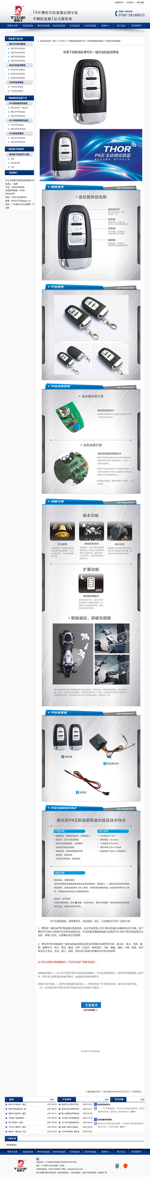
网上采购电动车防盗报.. (71, 1113)
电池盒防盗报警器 (18, 78)
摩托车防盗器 (43, 25)
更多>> (133, 1112)
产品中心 (62, 41)
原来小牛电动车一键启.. (17, 1104)
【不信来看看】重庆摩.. (71, 1132)
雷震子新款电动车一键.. (17, 1109)
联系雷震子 (137, 25)
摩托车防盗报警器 (17, 44)
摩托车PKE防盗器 (18, 112)
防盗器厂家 (102, 1173)
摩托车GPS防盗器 (18, 138)
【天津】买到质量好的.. (71, 1118)
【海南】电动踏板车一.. (17, 1118)
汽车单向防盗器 (17, 87)
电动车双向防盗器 (18, 74)
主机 (12, 167)
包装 (12, 159)
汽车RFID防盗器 (17, 125)
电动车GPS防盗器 (18, 142)
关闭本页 (136, 1092)
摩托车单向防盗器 (18, 48)
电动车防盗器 (59, 25)
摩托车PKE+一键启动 (19, 108)
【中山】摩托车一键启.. (17, 1127)
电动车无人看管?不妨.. (70, 1104)
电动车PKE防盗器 (18, 116)
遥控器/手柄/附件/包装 (19, 154)
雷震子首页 (12, 25)
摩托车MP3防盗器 (18, 61)
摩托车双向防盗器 (18, 53)
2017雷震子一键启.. (16, 1123)
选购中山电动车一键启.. (17, 1113)
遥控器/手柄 (15, 163)
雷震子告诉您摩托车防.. (71, 1109)
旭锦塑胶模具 (11, 1145)
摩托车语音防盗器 (18, 57)
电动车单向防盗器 (18, 70)
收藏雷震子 (119, 2)
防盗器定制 (28, 25)
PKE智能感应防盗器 (18, 103)
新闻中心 (106, 25)
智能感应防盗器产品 (77, 41)
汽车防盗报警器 (16, 82)
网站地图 (140, 2)
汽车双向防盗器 (17, 91)
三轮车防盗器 (90, 25)
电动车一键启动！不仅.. (17, 1132)
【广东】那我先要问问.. (71, 1123)
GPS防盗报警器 (16, 133)
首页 (54, 41)
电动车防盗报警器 (17, 65)
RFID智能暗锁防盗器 (18, 120)
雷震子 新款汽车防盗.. (70, 1127)
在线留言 (130, 2)
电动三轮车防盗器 (89, 1173)
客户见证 (121, 25)
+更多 (51, 1100)
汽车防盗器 (74, 25)
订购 (89, 1010)
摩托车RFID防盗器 (18, 129)
